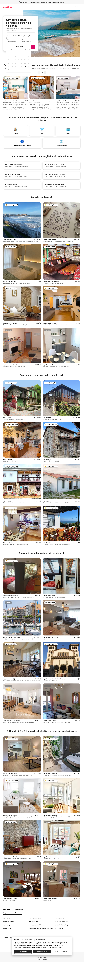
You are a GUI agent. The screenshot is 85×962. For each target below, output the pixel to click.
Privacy (39, 959)
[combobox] (20, 36)
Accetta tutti (23, 951)
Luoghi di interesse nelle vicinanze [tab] (12, 913)
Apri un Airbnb (75, 7)
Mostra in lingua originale (57, 2)
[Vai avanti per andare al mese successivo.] (28, 46)
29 (25, 66)
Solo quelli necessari (41, 951)
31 (8, 70)
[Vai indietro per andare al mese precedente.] (8, 46)
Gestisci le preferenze (61, 951)
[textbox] (13, 42)
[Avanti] (45, 72)
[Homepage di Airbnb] (7, 7)
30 (28, 66)
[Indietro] (39, 72)
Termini (45, 959)
